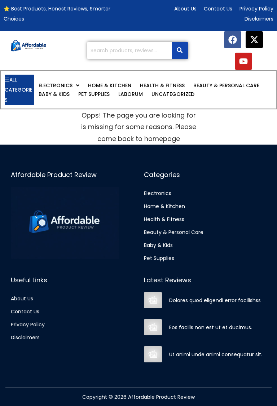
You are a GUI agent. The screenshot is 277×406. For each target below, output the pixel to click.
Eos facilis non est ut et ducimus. (210, 327)
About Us (22, 298)
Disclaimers (25, 337)
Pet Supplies (94, 94)
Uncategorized (172, 94)
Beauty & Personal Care (226, 85)
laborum (130, 94)
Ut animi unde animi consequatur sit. (215, 354)
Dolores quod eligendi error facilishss (215, 300)
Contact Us (25, 311)
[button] (59, 85)
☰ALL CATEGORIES (18, 89)
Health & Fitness (162, 85)
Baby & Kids (54, 94)
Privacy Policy (28, 324)
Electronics (55, 85)
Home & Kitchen (109, 85)
